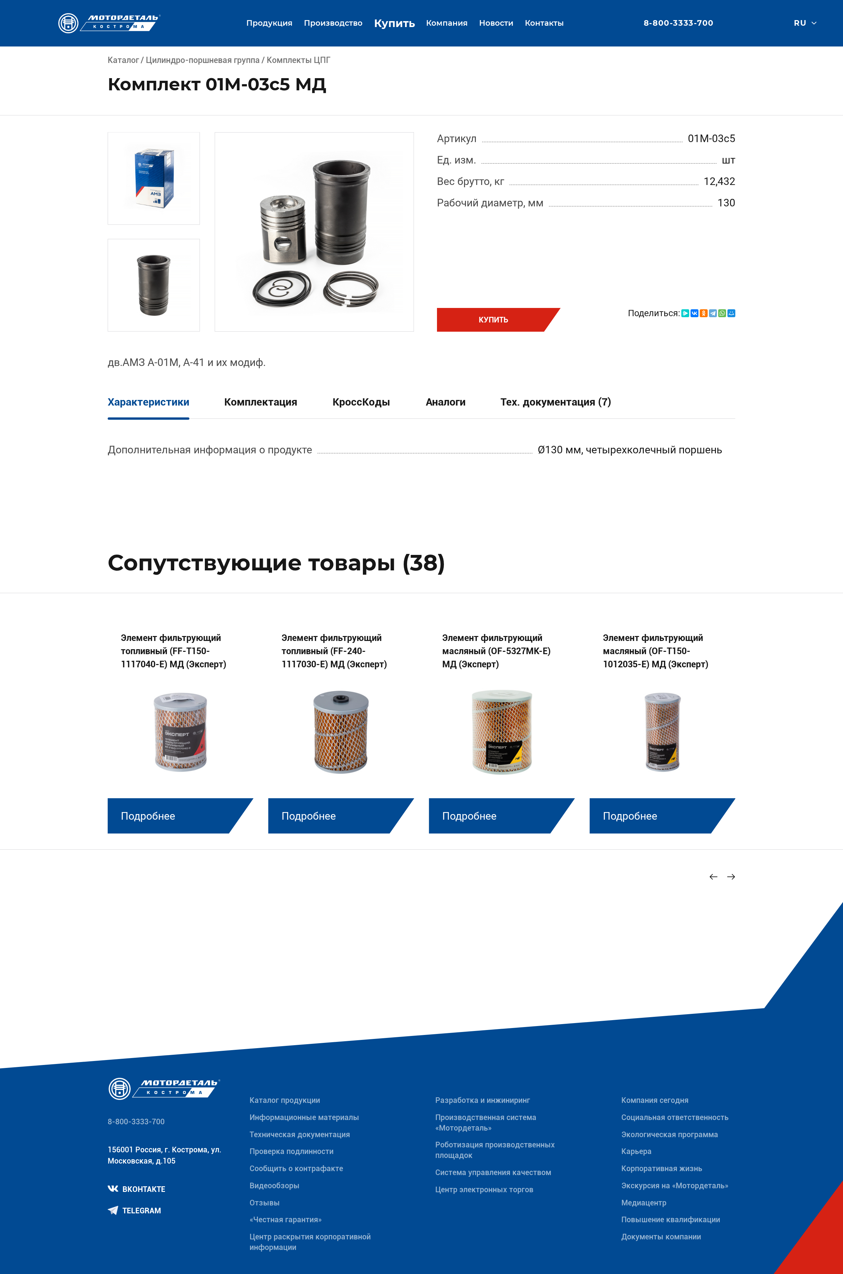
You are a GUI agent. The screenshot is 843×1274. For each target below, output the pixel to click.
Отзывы (265, 1202)
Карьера (636, 1151)
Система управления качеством (493, 1172)
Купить (394, 23)
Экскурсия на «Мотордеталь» (674, 1185)
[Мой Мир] (731, 313)
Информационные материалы (304, 1117)
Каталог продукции (285, 1100)
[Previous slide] (713, 876)
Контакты (544, 23)
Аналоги (446, 402)
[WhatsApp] (722, 313)
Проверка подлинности (292, 1151)
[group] (181, 725)
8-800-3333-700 (679, 23)
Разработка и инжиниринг (482, 1100)
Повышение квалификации (670, 1219)
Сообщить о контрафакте (296, 1168)
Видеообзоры (275, 1185)
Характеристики (148, 402)
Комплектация (260, 402)
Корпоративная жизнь (661, 1168)
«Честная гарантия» (286, 1219)
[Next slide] (731, 876)
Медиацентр (643, 1202)
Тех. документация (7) (556, 402)
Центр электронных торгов (484, 1189)
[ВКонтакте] (694, 313)
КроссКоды (362, 402)
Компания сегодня (655, 1100)
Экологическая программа (669, 1134)
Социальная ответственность (675, 1117)
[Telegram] (713, 313)
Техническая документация (300, 1134)
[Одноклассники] (704, 313)
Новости (496, 23)
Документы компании (661, 1236)
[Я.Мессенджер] (685, 313)
